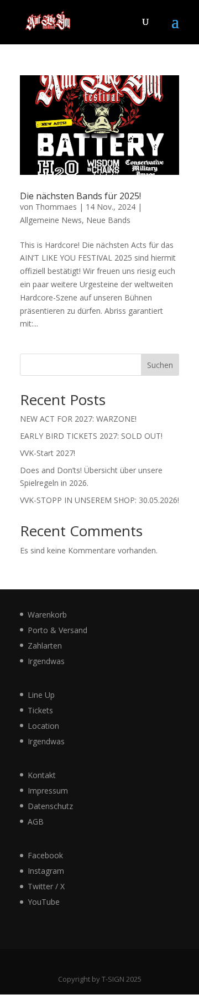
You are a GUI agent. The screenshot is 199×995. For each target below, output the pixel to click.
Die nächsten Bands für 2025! (80, 196)
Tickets (40, 710)
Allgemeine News (51, 220)
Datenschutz (50, 806)
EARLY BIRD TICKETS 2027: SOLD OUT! (91, 436)
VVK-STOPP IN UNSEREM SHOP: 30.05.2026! (99, 500)
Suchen (160, 365)
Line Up (41, 695)
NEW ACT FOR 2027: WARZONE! (78, 418)
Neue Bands (108, 220)
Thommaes (56, 206)
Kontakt (42, 775)
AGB (36, 821)
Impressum (48, 790)
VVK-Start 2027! (47, 453)
